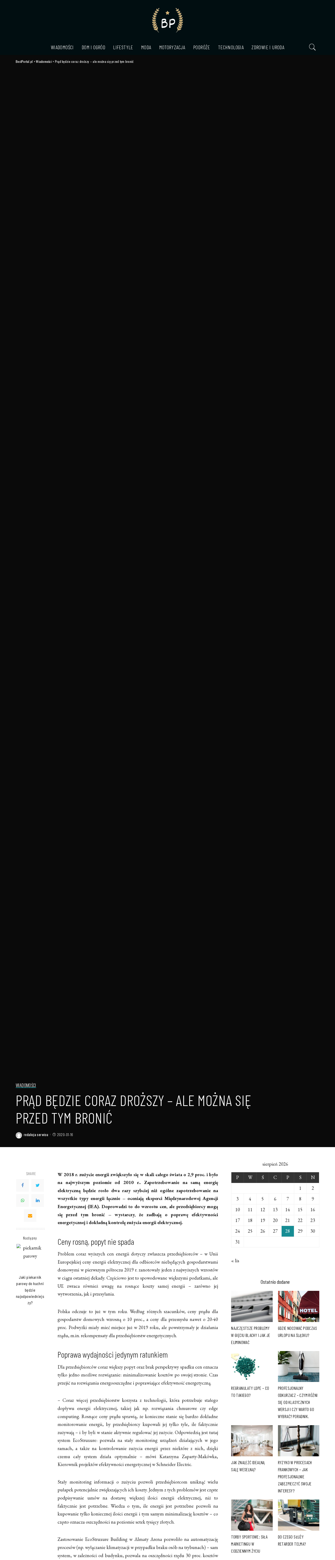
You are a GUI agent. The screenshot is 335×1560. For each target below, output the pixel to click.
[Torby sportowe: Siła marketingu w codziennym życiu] (251, 1515)
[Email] (30, 1215)
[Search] (312, 47)
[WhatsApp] (22, 1200)
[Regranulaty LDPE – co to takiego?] (251, 1366)
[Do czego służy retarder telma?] (298, 1515)
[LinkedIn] (37, 1200)
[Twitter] (37, 1185)
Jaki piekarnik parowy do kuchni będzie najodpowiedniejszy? (30, 1290)
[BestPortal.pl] (167, 19)
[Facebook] (22, 1185)
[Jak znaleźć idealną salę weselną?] (251, 1440)
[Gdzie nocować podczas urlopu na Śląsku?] (298, 1306)
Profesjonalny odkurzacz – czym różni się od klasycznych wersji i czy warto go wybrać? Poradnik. (298, 1402)
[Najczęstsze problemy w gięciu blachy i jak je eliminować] (251, 1306)
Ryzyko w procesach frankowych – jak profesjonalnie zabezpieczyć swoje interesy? (295, 1476)
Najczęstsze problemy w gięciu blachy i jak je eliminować (250, 1335)
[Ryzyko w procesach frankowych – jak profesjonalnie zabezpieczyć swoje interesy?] (298, 1440)
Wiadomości (26, 1085)
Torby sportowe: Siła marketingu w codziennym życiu (249, 1543)
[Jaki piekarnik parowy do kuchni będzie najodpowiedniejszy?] (30, 1257)
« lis (235, 1261)
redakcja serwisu (36, 1134)
